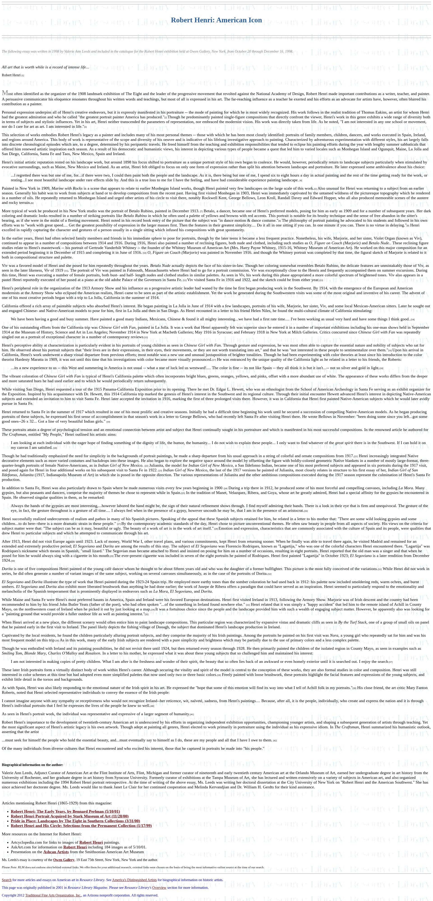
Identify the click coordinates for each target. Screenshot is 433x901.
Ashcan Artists (56, 852)
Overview (159, 887)
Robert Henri (91, 842)
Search (7, 880)
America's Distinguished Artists (134, 880)
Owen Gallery (63, 860)
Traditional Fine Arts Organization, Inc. (53, 895)
